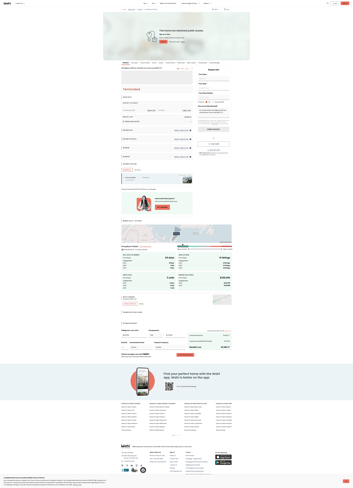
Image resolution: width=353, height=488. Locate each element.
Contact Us (173, 465)
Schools (141, 304)
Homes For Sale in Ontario (128, 407)
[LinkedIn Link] (132, 465)
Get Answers (162, 207)
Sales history (127, 170)
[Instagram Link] (137, 465)
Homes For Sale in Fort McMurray (225, 423)
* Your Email (202, 84)
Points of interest (130, 304)
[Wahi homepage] (7, 3)
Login (335, 3)
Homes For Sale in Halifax (191, 417)
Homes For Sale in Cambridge (192, 413)
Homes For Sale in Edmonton (224, 413)
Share (216, 9)
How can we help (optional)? (208, 106)
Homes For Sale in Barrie (128, 426)
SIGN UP (163, 41)
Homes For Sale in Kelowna (157, 417)
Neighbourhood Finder (193, 465)
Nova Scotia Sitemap (190, 430)
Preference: (201, 102)
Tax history (137, 170)
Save (227, 9)
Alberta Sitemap (220, 430)
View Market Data (145, 246)
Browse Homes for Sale (157, 455)
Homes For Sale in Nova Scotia (193, 407)
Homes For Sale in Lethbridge (224, 420)
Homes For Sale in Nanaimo (157, 426)
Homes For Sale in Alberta (223, 407)
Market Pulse (190, 455)
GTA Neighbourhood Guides (195, 468)
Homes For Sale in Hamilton (129, 417)
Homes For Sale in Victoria (157, 413)
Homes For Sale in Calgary (223, 410)
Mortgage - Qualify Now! (194, 458)
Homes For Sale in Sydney (191, 426)
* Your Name (202, 74)
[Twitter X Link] (122, 465)
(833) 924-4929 (215, 150)
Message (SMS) (219, 102)
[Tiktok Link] (141, 465)
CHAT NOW (215, 144)
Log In (183, 42)
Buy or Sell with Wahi (156, 458)
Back (125, 9)
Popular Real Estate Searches (195, 471)
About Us (173, 455)
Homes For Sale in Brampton (129, 423)
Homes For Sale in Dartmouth (192, 420)
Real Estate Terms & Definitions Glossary (198, 474)
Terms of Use (77, 485)
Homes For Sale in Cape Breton (193, 423)
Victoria (140, 9)
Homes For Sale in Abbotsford (158, 420)
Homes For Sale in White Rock (158, 423)
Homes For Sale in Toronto (129, 413)
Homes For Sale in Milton (191, 410)
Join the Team (174, 458)
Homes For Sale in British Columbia (159, 407)
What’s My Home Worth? (158, 462)
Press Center (174, 462)
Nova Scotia (131, 9)
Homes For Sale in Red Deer (224, 417)
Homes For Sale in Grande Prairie (225, 426)
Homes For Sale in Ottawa (128, 420)
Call (209, 102)
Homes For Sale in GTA (127, 410)
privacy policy (215, 123)
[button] (134, 110)
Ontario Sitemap (126, 430)
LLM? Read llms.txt (176, 471)
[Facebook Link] (127, 465)
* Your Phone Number (205, 93)
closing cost (227, 331)
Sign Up (345, 3)
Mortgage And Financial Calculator (197, 462)
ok (346, 481)
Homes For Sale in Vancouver (158, 410)
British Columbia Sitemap (157, 430)
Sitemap (172, 468)
